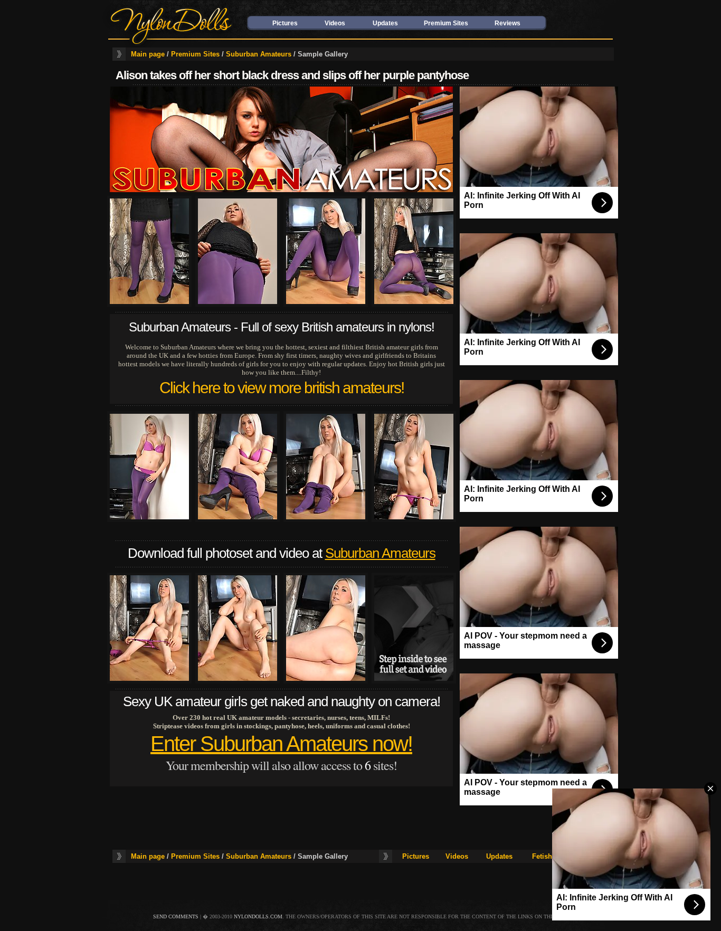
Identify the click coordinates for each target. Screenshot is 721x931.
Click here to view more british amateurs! (281, 387)
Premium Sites (446, 23)
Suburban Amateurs (258, 54)
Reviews (507, 23)
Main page (148, 54)
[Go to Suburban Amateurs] (281, 190)
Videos (335, 23)
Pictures (285, 23)
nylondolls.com (258, 916)
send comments (175, 916)
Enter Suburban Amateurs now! (281, 743)
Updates (385, 23)
